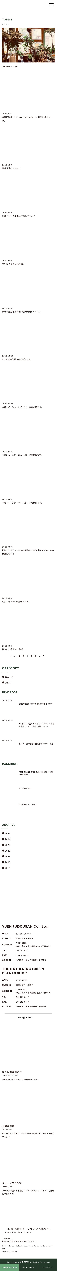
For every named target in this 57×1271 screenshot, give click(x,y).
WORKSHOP (28, 1267)
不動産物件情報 (9, 1267)
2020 (7, 862)
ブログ (8, 682)
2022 (7, 850)
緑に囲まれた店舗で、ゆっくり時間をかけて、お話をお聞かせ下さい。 (28, 1131)
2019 (7, 868)
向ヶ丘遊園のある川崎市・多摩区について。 (21, 1075)
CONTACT (47, 1267)
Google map (25, 1017)
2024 (7, 839)
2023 (7, 844)
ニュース (9, 676)
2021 (7, 856)
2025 (7, 833)
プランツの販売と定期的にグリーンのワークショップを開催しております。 (28, 1188)
